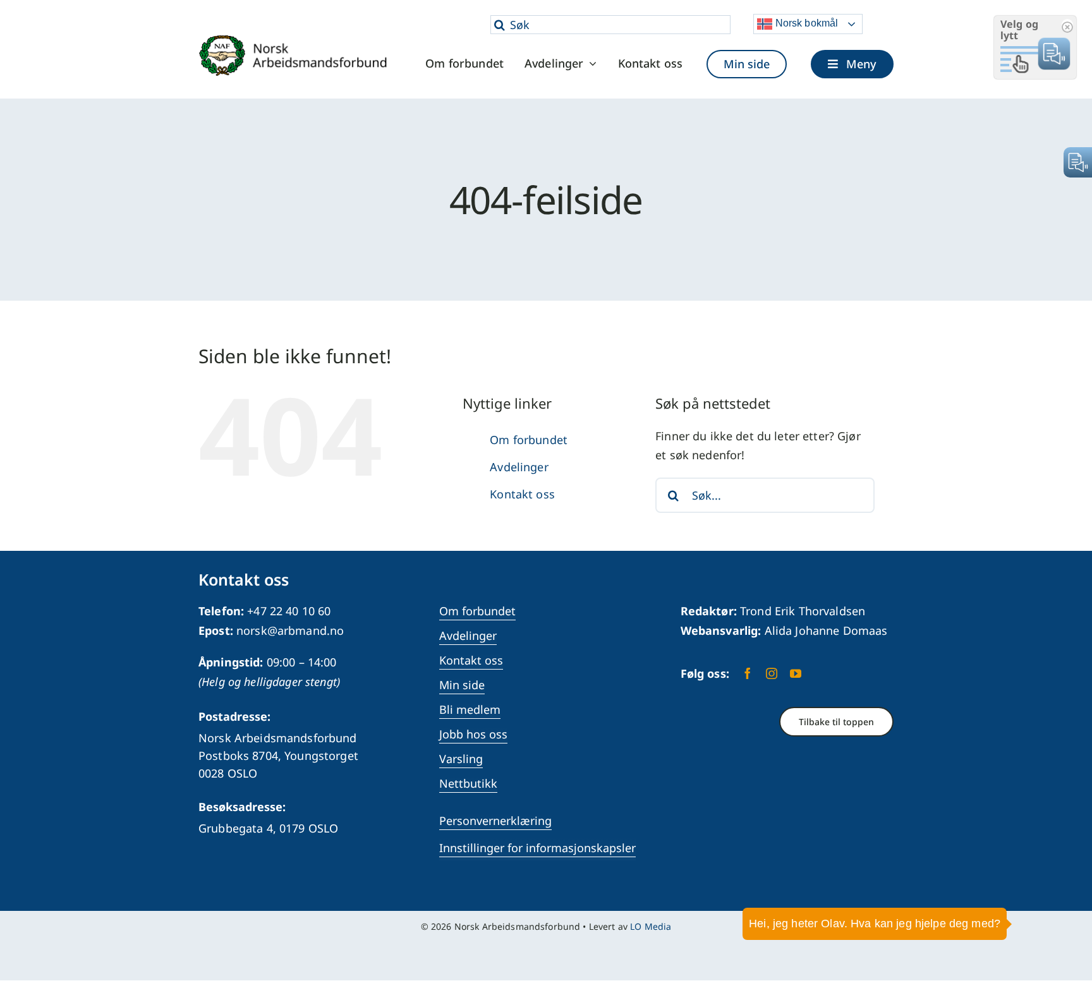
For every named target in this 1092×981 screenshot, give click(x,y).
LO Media (650, 926)
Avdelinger (519, 466)
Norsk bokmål (805, 23)
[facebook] (747, 673)
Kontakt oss (522, 494)
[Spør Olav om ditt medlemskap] (1064, 934)
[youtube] (795, 673)
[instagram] (771, 673)
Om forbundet (528, 439)
